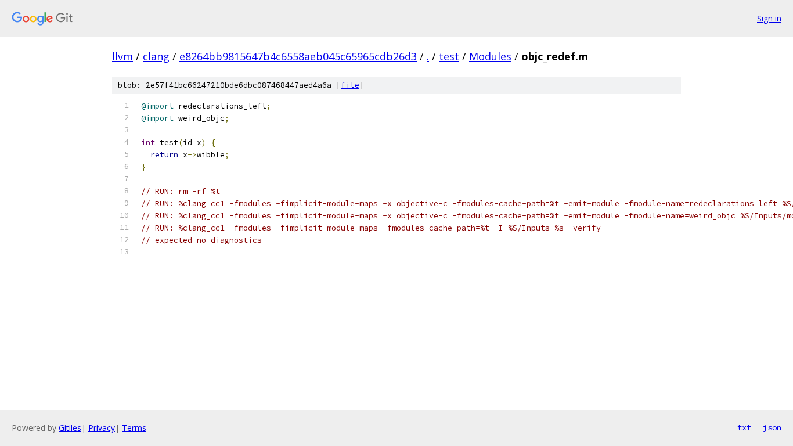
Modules (490, 56)
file (350, 85)
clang (156, 56)
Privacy (101, 427)
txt (744, 427)
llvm (122, 56)
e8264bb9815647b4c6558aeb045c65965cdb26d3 (298, 56)
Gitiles (70, 427)
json (772, 427)
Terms (134, 427)
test (449, 56)
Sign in (769, 18)
